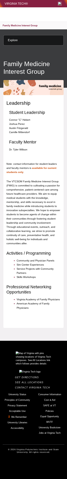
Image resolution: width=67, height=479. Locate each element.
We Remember (19, 417)
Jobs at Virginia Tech (50, 433)
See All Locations (30, 382)
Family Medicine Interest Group (20, 25)
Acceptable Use (17, 411)
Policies (50, 411)
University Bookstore (49, 427)
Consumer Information (49, 394)
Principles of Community (17, 400)
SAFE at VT (49, 405)
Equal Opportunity (49, 416)
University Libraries (17, 422)
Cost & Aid (49, 400)
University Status (17, 394)
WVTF (49, 422)
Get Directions (28, 377)
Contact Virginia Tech (33, 387)
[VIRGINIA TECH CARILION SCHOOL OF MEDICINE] (26, 14)
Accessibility (17, 428)
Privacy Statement (17, 405)
